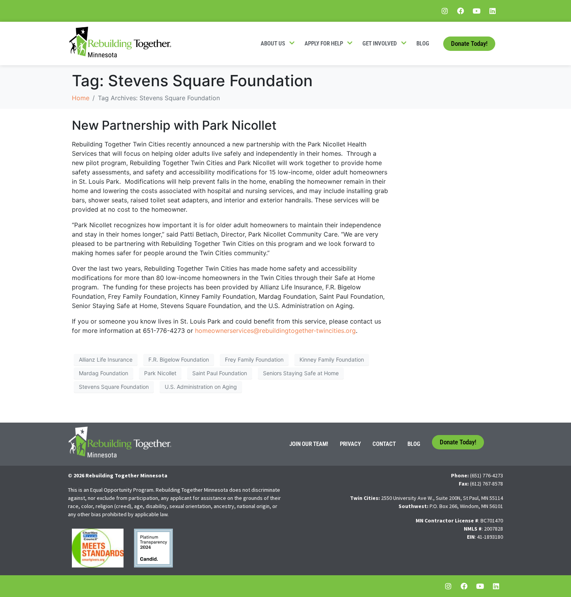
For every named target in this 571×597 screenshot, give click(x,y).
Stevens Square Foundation (114, 386)
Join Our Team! (308, 443)
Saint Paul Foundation (219, 373)
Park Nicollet (160, 373)
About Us (273, 43)
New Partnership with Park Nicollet (174, 125)
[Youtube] (477, 11)
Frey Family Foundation (254, 359)
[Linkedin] (493, 11)
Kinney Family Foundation (331, 359)
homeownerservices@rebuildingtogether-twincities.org (275, 330)
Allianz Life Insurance (105, 359)
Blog (422, 43)
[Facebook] (461, 11)
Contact (384, 443)
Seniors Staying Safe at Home (301, 373)
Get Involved (379, 43)
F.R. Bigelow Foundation (178, 359)
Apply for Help (324, 43)
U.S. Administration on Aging (201, 386)
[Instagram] (445, 11)
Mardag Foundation (103, 373)
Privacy (350, 443)
